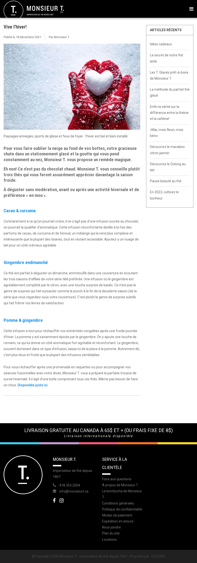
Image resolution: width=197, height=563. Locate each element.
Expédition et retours (118, 521)
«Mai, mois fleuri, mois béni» (166, 133)
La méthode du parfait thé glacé (170, 92)
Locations (109, 539)
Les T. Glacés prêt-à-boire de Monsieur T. (169, 75)
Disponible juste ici (33, 385)
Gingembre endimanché (26, 262)
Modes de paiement (117, 515)
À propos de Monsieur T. (120, 485)
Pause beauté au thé (165, 181)
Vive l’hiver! (15, 27)
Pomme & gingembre (23, 320)
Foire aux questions (116, 479)
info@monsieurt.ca (73, 491)
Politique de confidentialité (122, 509)
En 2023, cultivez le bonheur (164, 195)
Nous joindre (111, 527)
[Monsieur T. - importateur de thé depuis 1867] (34, 10)
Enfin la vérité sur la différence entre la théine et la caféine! (169, 113)
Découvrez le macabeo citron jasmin (167, 150)
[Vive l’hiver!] (72, 88)
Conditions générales (118, 503)
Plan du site (111, 533)
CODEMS (158, 556)
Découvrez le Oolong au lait (168, 167)
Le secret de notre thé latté (166, 58)
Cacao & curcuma (20, 210)
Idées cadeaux (161, 44)
